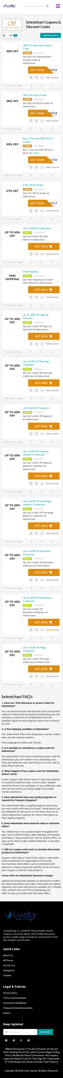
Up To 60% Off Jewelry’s (36, 407)
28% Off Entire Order (35, 95)
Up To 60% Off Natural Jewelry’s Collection (36, 453)
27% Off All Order (33, 184)
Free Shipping (30, 271)
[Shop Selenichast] (12, 24)
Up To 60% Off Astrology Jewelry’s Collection (37, 503)
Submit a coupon (50, 35)
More (36, 153)
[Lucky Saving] (9, 5)
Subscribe (45, 1032)
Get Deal (42, 246)
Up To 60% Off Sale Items (37, 228)
